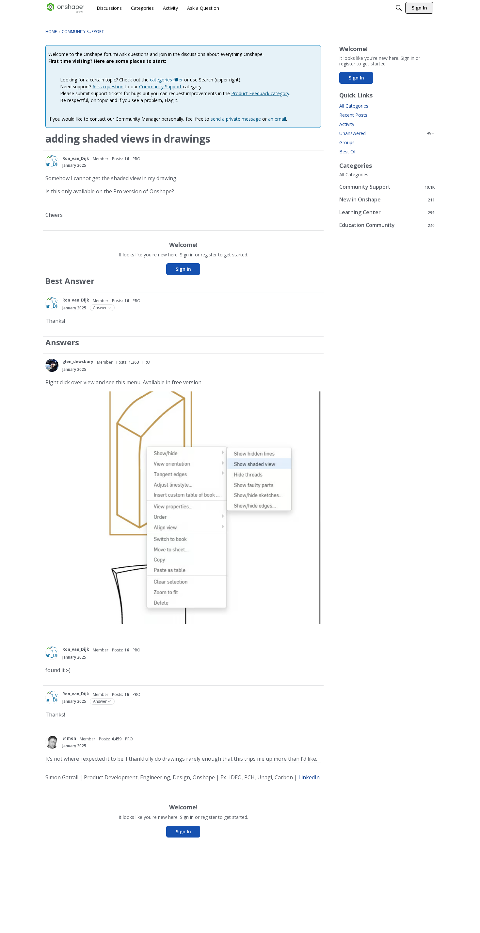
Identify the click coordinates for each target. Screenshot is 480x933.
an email (277, 119)
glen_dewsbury (77, 361)
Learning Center (387, 212)
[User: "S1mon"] (51, 742)
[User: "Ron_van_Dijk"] (51, 161)
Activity (346, 124)
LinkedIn (309, 777)
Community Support (160, 86)
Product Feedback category (260, 93)
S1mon (69, 738)
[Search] (399, 8)
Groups (347, 142)
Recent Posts (353, 115)
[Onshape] (65, 8)
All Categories (353, 106)
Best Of (347, 151)
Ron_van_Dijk (75, 158)
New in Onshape (387, 199)
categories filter (166, 80)
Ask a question (107, 86)
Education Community (387, 225)
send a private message (236, 119)
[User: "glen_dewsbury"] (51, 365)
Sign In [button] (183, 269)
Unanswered (387, 133)
